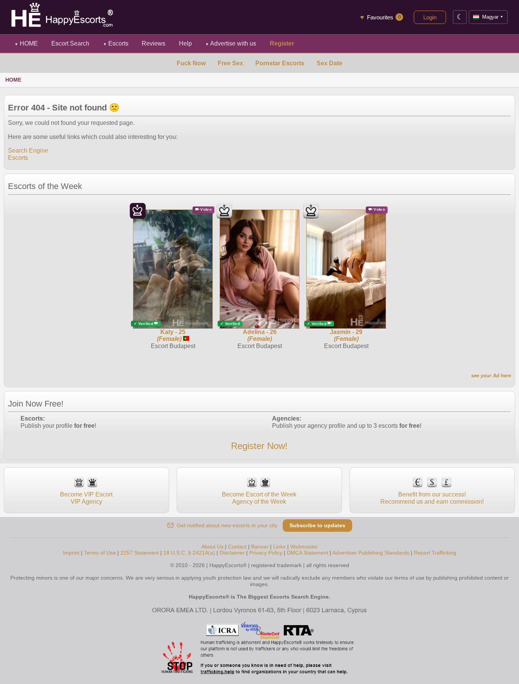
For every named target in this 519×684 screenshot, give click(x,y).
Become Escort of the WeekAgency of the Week (259, 497)
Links (279, 547)
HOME (26, 43)
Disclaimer (232, 553)
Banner (260, 547)
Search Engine (28, 150)
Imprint (71, 553)
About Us (212, 547)
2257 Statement (139, 553)
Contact (237, 547)
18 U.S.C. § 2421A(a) (189, 553)
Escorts (115, 43)
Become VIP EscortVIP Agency (86, 497)
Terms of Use (100, 553)
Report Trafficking (435, 553)
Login (430, 17)
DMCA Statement (307, 553)
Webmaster (304, 547)
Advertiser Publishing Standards (370, 553)
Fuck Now (191, 63)
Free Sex (230, 63)
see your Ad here (491, 375)
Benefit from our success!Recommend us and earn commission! (432, 497)
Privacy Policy (265, 553)
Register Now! (259, 446)
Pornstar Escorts (279, 63)
